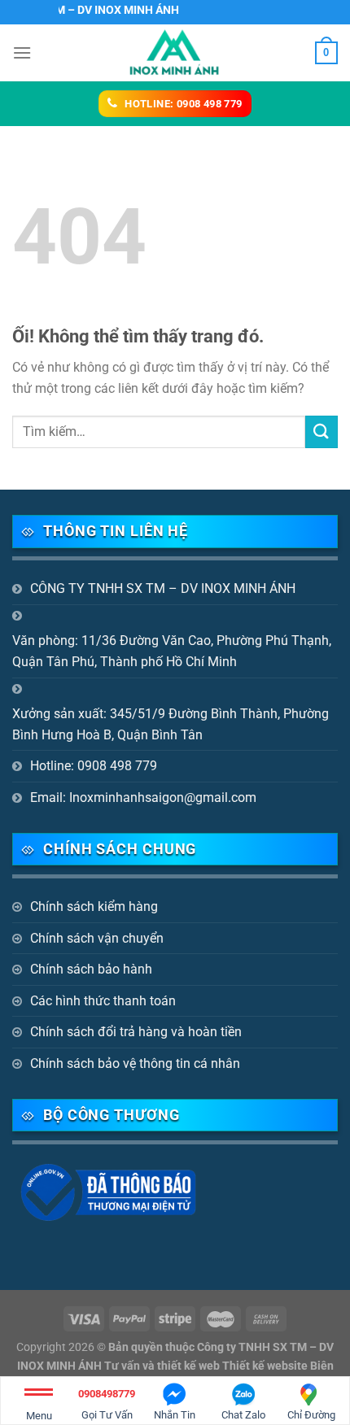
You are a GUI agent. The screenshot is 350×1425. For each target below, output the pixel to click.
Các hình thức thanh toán (103, 1001)
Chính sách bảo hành (91, 969)
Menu (39, 1416)
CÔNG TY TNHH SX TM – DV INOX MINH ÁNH (162, 588)
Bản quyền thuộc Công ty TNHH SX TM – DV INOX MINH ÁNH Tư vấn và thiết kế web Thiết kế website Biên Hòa (176, 1366)
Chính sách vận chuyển (97, 938)
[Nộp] (321, 431)
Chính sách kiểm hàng (94, 906)
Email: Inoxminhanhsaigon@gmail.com (143, 797)
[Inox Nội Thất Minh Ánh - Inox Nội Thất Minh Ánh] (175, 52)
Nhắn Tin (174, 1415)
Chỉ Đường (311, 1415)
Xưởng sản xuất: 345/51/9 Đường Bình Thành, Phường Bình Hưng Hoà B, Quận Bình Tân (170, 724)
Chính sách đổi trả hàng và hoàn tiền (136, 1031)
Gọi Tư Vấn (106, 1404)
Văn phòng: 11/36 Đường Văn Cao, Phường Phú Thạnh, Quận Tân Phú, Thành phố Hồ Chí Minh (171, 651)
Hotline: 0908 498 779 (93, 766)
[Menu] (22, 52)
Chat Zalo (243, 1415)
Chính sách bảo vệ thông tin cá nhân (135, 1063)
